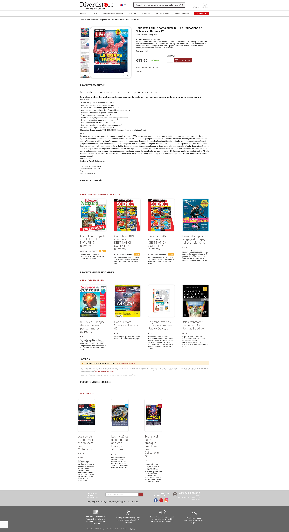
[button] (126, 74)
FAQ (107, 529)
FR (121, 8)
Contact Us (90, 529)
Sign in (118, 363)
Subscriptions (201, 13)
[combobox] (159, 5)
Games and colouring (113, 13)
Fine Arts (84, 13)
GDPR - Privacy (99, 529)
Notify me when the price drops (147, 67)
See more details (142, 51)
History (132, 13)
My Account (195, 7)
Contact (117, 529)
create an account (128, 363)
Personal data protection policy (104, 371)
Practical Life (162, 13)
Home (82, 20)
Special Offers (182, 13)
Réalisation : (124, 529)
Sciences (146, 13)
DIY (95, 13)
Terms (111, 529)
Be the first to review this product (146, 35)
